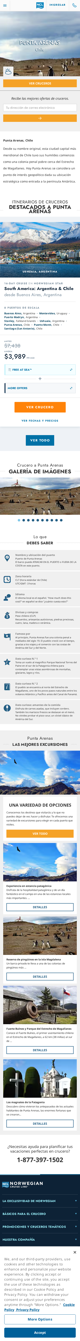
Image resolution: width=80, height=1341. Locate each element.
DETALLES (40, 907)
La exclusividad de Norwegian (29, 1201)
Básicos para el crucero (24, 1214)
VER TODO (40, 834)
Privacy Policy (27, 1309)
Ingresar (57, 5)
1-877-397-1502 (40, 1159)
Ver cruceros (40, 83)
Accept (40, 1332)
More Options (40, 1319)
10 (61, 520)
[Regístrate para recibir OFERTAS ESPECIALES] (40, 118)
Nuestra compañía (19, 1240)
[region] (40, 1293)
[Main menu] (5, 6)
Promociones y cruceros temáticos (34, 1227)
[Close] (75, 1252)
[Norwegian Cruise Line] (40, 5)
